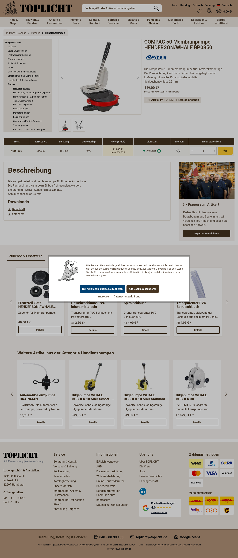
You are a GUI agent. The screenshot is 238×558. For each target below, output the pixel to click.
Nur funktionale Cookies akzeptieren (102, 289)
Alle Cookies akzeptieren (142, 289)
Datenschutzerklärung (126, 296)
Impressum (104, 296)
